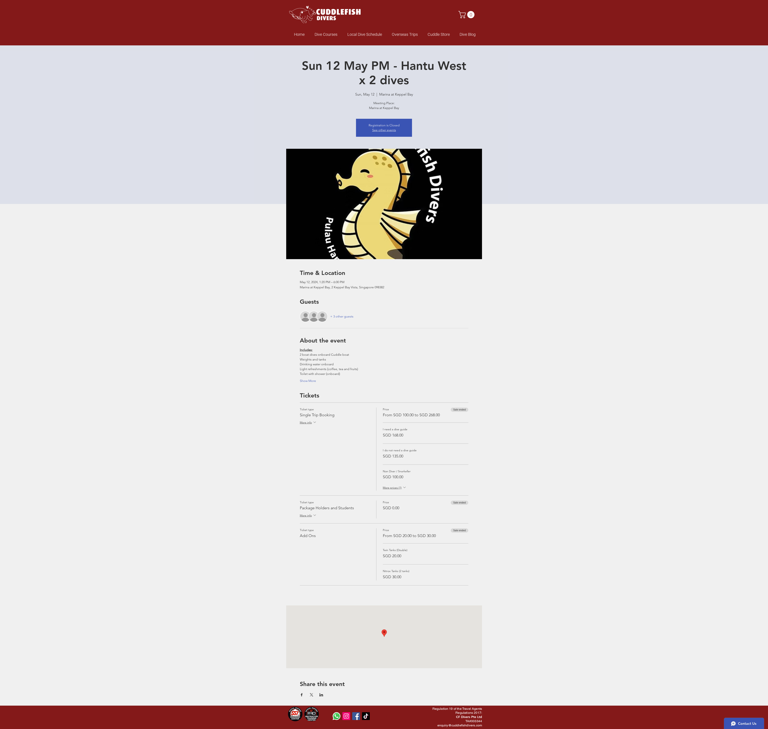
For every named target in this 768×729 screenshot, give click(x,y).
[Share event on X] (311, 694)
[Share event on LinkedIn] (321, 694)
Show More (308, 381)
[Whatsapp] (336, 716)
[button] (467, 14)
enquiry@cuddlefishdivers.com (459, 725)
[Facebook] (356, 716)
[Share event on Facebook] (302, 694)
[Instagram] (346, 716)
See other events (384, 130)
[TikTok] (366, 716)
